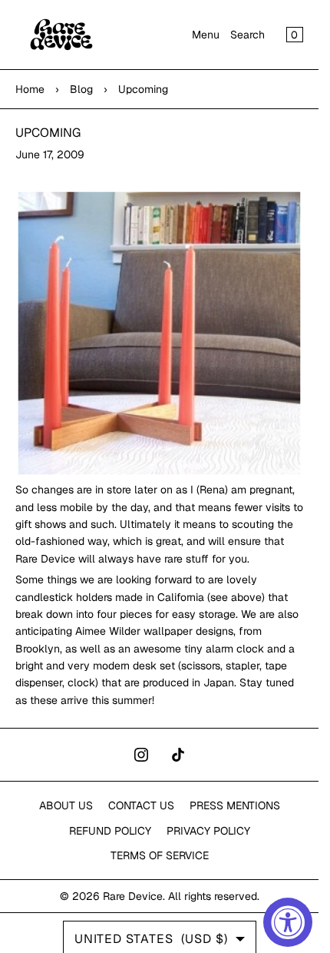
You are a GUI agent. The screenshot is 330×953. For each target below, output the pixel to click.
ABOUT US (66, 805)
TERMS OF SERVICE (160, 855)
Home (30, 89)
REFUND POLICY (110, 831)
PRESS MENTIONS (235, 805)
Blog (81, 89)
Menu (205, 35)
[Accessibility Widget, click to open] (287, 922)
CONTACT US (141, 805)
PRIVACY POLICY (208, 831)
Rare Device (133, 896)
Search (247, 35)
